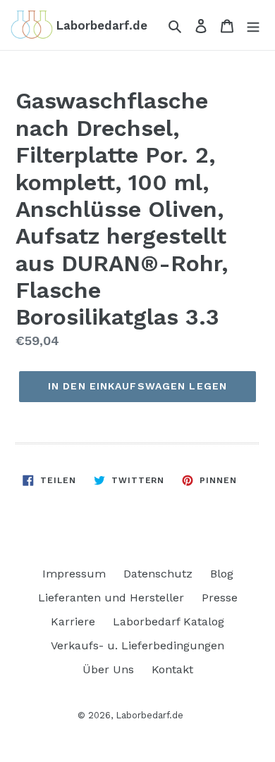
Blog (221, 573)
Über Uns (108, 669)
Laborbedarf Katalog (168, 621)
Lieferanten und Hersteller (111, 597)
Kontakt (172, 669)
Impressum (74, 573)
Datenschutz (157, 573)
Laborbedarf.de (149, 715)
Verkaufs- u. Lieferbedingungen (137, 645)
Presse (220, 597)
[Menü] (253, 25)
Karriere (73, 621)
